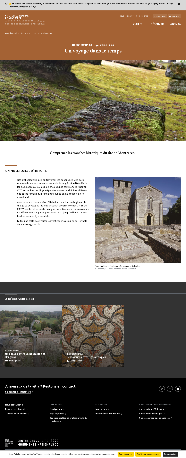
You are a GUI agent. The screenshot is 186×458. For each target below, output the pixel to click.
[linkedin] (162, 389)
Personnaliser (170, 454)
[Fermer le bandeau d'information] (179, 4)
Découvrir (157, 24)
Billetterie (161, 16)
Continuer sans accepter (148, 454)
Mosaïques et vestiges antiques (86, 357)
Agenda (175, 24)
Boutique (175, 16)
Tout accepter (125, 454)
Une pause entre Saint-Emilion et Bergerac (25, 355)
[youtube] (178, 389)
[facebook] (170, 389)
